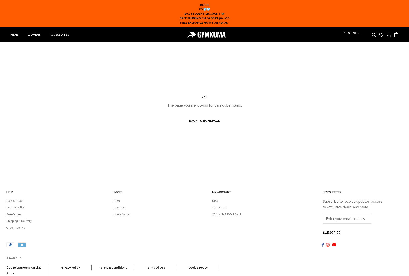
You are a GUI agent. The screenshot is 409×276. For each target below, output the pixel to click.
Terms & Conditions (113, 267)
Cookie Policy (198, 267)
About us (119, 207)
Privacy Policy (70, 267)
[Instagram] (328, 244)
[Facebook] (322, 244)
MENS (15, 34)
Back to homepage (204, 121)
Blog (117, 200)
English (350, 33)
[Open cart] (396, 34)
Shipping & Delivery (19, 221)
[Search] (374, 34)
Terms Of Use (155, 267)
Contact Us (219, 207)
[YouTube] (334, 244)
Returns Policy (15, 207)
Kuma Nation (122, 214)
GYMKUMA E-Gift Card (226, 214)
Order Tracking (15, 227)
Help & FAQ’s (14, 200)
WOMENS (34, 34)
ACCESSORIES (59, 34)
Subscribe (331, 232)
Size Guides (13, 214)
